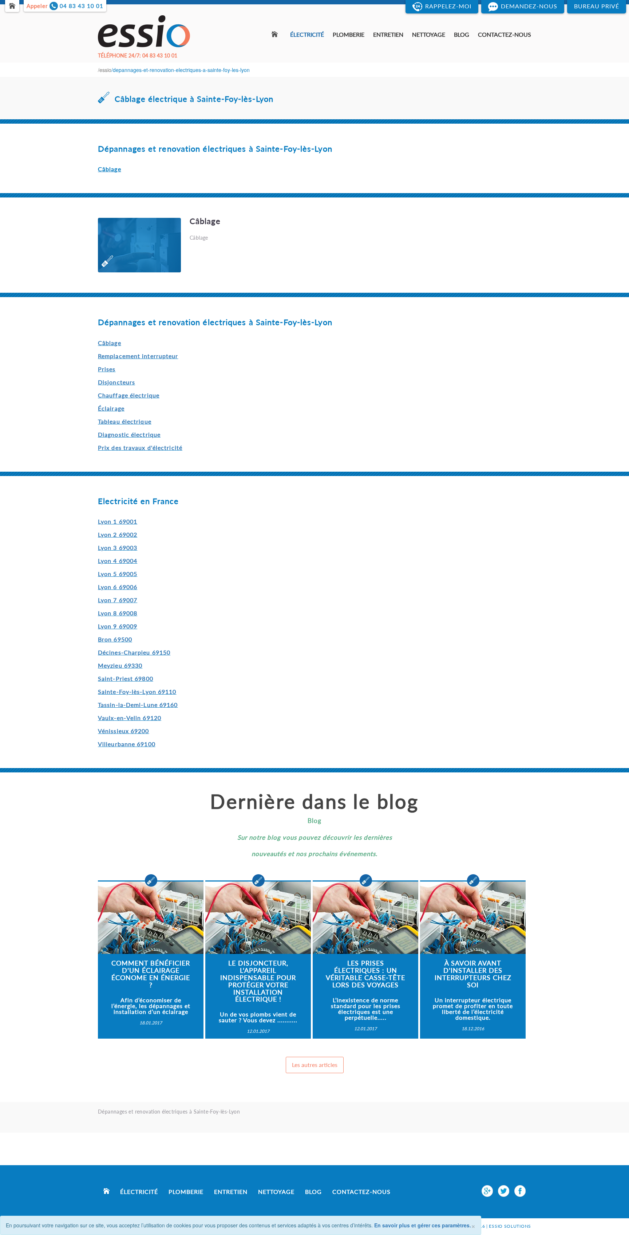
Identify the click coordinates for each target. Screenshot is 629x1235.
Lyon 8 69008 (117, 612)
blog (461, 34)
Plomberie (348, 34)
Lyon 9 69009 (117, 626)
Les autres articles (314, 1064)
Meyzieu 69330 (120, 665)
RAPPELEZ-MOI (448, 6)
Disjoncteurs (116, 382)
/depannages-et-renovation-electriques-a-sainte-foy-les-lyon (180, 69)
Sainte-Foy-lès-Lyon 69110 (137, 691)
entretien (388, 34)
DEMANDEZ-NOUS (529, 6)
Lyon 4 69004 (117, 560)
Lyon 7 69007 (117, 599)
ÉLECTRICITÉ (307, 34)
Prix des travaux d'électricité (140, 447)
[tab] (314, 245)
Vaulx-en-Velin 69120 (129, 717)
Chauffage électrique (128, 395)
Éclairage (111, 408)
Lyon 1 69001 (117, 521)
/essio (104, 69)
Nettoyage (428, 34)
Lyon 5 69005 (117, 573)
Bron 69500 (115, 639)
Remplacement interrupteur (138, 355)
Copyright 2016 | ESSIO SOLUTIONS (487, 1220)
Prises (107, 368)
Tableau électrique (124, 421)
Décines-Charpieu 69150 (134, 652)
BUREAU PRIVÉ (596, 6)
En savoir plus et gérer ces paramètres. (422, 1225)
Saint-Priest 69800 (125, 678)
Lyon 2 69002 (117, 534)
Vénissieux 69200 (123, 730)
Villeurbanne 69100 (126, 743)
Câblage (109, 342)
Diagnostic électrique (129, 434)
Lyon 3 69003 (117, 547)
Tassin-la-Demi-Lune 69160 (138, 704)
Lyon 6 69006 (117, 586)
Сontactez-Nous (504, 34)
